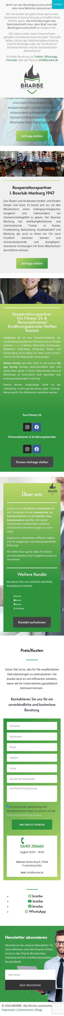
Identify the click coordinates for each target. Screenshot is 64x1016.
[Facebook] (36, 427)
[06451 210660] (22, 840)
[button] (32, 136)
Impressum (8, 1010)
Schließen (58, 4)
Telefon (38, 56)
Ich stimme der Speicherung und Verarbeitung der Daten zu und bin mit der (31, 811)
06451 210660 (32, 846)
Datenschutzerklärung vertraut (24, 815)
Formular (11, 60)
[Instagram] (27, 427)
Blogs (38, 1010)
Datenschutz (25, 1010)
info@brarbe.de (32, 872)
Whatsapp (51, 56)
